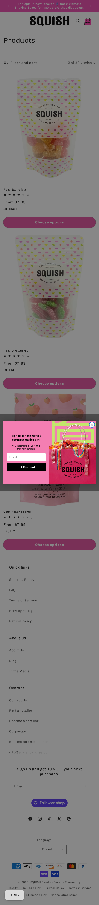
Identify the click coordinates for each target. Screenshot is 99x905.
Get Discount (26, 467)
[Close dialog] (92, 425)
